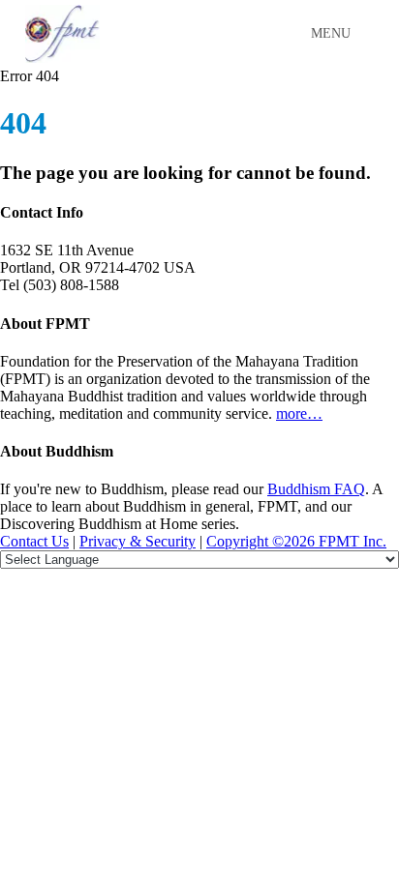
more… (299, 413)
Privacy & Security (137, 541)
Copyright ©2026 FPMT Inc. (296, 541)
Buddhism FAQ (316, 489)
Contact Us (34, 541)
